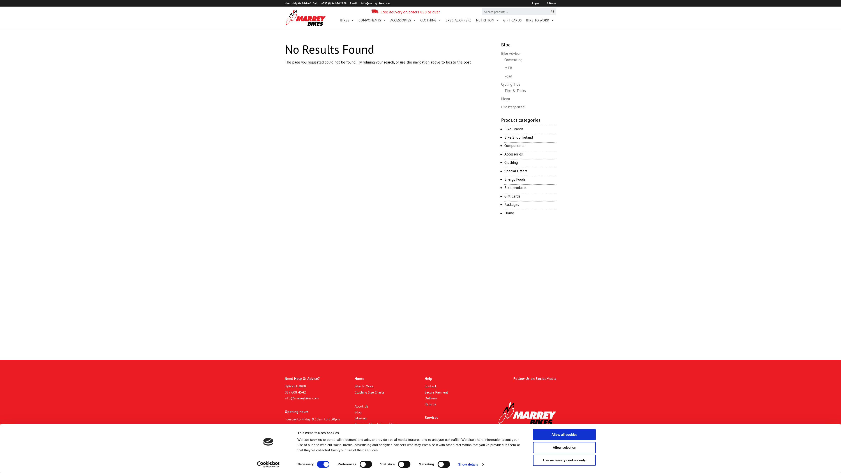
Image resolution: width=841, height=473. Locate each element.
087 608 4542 (295, 392)
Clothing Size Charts (369, 392)
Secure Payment (436, 392)
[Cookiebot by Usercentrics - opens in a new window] (268, 464)
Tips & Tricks (515, 90)
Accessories (513, 154)
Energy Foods (515, 179)
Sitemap (361, 418)
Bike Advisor (511, 53)
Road (508, 76)
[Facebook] (523, 388)
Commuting (513, 59)
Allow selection (564, 447)
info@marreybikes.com (302, 398)
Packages (511, 204)
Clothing (511, 162)
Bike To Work (537, 20)
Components (514, 145)
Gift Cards (512, 20)
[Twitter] (533, 388)
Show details (468, 464)
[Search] (552, 11)
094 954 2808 (295, 386)
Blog (358, 412)
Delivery (431, 398)
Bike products (515, 187)
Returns (430, 404)
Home (509, 213)
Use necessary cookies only (564, 460)
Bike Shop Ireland (518, 137)
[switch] (366, 464)
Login (535, 3)
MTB (508, 67)
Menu (505, 98)
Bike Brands (513, 129)
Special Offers (515, 171)
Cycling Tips (510, 84)
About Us (361, 406)
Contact (430, 386)
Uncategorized (513, 107)
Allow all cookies (564, 434)
